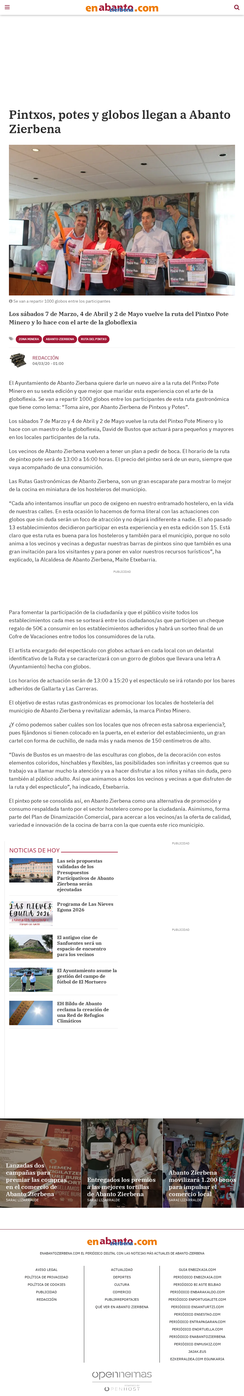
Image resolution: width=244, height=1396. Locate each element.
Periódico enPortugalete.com (197, 1299)
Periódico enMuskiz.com (197, 1344)
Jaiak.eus (197, 1351)
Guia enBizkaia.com (197, 1269)
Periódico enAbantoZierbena (197, 1336)
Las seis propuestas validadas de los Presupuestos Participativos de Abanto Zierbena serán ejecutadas (85, 875)
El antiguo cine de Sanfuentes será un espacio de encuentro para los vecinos (81, 946)
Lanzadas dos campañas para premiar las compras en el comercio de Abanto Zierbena (36, 1179)
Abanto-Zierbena (60, 339)
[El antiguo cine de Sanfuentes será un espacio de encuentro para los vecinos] (31, 947)
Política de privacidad (46, 1277)
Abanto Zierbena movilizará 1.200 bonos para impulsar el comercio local (202, 1183)
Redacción (45, 358)
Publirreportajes (122, 1299)
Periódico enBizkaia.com (197, 1277)
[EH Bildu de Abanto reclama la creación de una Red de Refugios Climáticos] (31, 1013)
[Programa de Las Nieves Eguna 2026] (31, 913)
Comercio (122, 1292)
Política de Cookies (46, 1284)
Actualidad (122, 1269)
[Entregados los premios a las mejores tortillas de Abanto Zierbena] (121, 1163)
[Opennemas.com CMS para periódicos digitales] (122, 1381)
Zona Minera (29, 339)
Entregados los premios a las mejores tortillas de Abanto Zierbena (121, 1187)
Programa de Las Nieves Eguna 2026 (85, 907)
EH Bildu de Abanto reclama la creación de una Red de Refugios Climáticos (83, 1012)
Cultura (121, 1284)
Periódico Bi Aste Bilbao (197, 1284)
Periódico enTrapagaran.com (197, 1321)
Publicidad (46, 1292)
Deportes (122, 1277)
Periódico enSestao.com (197, 1314)
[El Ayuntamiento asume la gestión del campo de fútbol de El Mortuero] (31, 980)
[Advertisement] (122, 62)
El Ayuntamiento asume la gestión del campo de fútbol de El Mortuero (87, 976)
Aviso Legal (46, 1269)
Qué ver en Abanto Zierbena (121, 1307)
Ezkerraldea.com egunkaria (197, 1359)
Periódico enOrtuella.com (197, 1329)
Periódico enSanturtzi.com (197, 1307)
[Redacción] (18, 360)
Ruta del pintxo (94, 339)
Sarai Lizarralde (22, 1200)
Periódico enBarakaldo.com (197, 1292)
